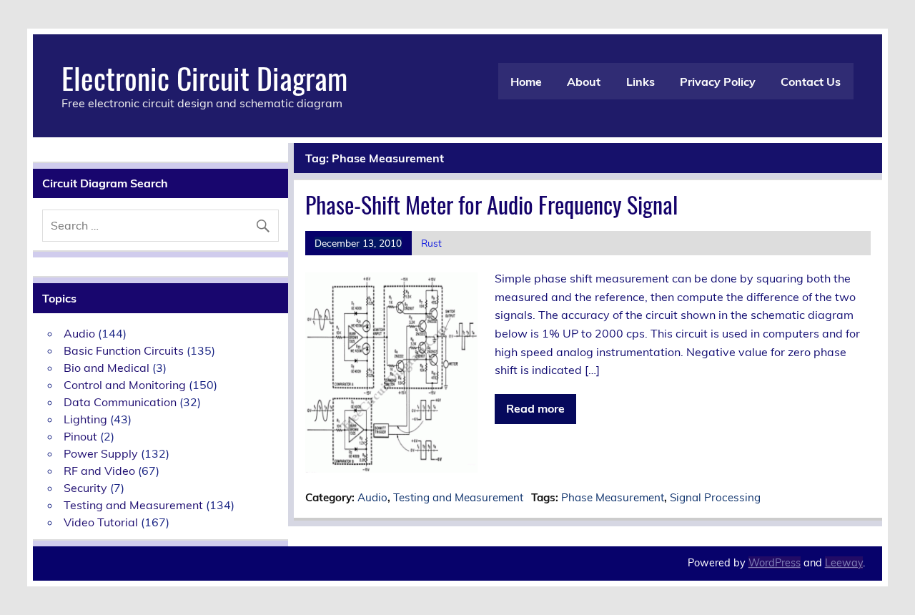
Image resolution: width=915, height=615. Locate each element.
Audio (372, 497)
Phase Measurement (612, 497)
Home (526, 81)
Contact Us (811, 81)
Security (85, 488)
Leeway (844, 562)
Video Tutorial (101, 522)
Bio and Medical (106, 367)
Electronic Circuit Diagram (204, 77)
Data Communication (120, 402)
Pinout (80, 436)
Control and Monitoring (125, 385)
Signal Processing (715, 497)
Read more (535, 408)
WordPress (774, 562)
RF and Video (99, 470)
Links (640, 81)
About (583, 81)
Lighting (85, 419)
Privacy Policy (718, 81)
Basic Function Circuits (124, 350)
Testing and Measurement (458, 497)
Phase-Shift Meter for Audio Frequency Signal (491, 204)
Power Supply (101, 453)
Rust (431, 243)
